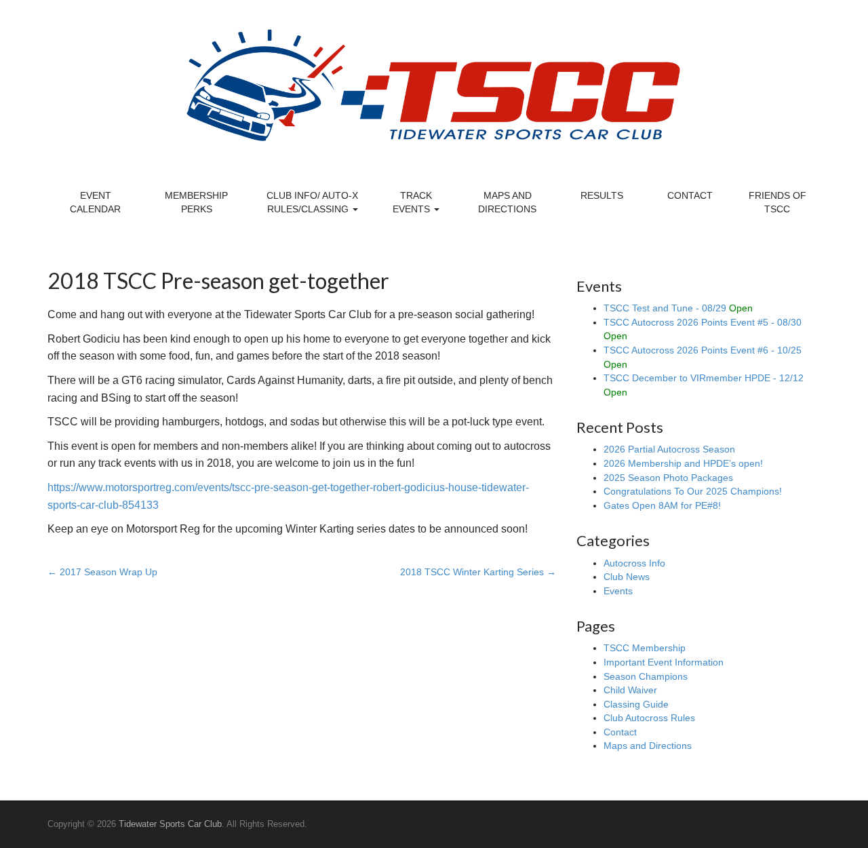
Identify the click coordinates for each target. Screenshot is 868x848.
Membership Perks (196, 202)
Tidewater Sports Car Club (170, 824)
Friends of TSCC (777, 202)
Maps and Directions (507, 202)
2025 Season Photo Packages (668, 477)
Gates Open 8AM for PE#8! (662, 505)
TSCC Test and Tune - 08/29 (678, 308)
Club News (627, 576)
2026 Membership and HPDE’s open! (683, 463)
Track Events (413, 202)
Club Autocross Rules (649, 717)
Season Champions (646, 676)
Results (601, 195)
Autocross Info (634, 563)
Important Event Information (664, 662)
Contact (690, 195)
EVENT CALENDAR (95, 202)
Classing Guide (636, 704)
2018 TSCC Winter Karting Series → (478, 571)
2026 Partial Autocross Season (669, 449)
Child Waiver (630, 690)
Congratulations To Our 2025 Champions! (693, 491)
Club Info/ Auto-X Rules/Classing (312, 202)
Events (618, 590)
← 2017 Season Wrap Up (102, 571)
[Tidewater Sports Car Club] (434, 84)
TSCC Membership (645, 647)
